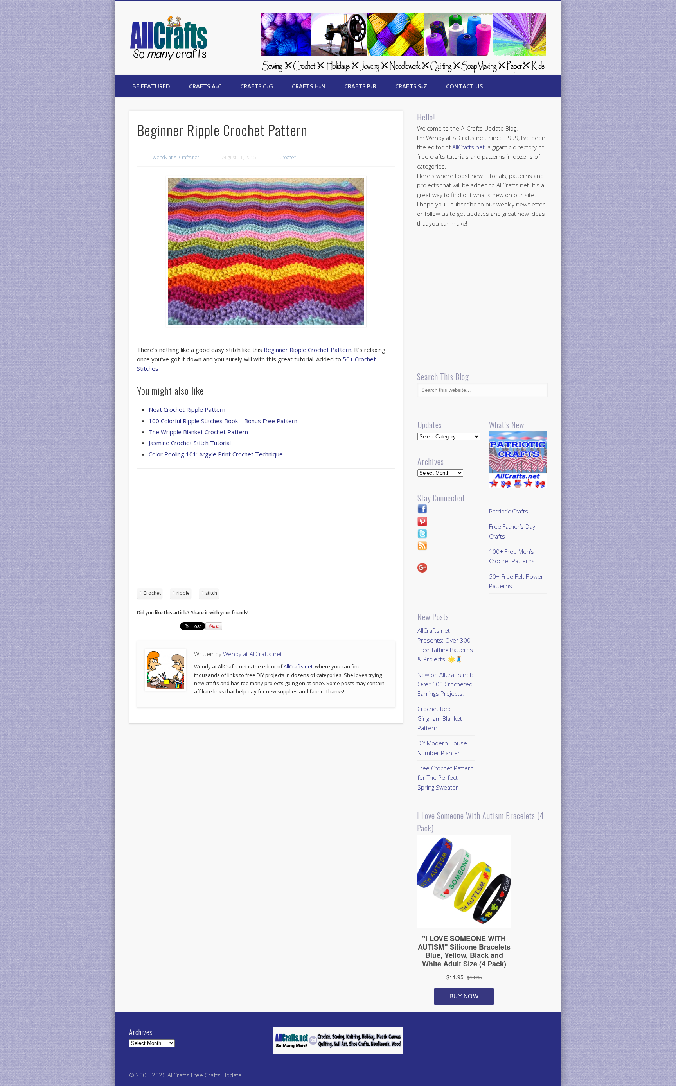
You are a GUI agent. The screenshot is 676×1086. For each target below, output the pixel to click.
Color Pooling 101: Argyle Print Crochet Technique (216, 454)
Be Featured (151, 86)
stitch (211, 593)
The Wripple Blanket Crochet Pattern (198, 432)
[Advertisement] (266, 531)
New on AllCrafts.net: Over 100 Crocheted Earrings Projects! (445, 684)
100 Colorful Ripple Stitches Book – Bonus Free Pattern (223, 421)
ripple (183, 593)
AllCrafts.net (298, 666)
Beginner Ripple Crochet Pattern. (308, 350)
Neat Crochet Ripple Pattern (187, 409)
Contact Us (464, 86)
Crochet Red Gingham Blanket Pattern (439, 718)
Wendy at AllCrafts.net (176, 157)
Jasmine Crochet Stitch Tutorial (190, 443)
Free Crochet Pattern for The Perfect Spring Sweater (445, 777)
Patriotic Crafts (508, 511)
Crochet (287, 157)
